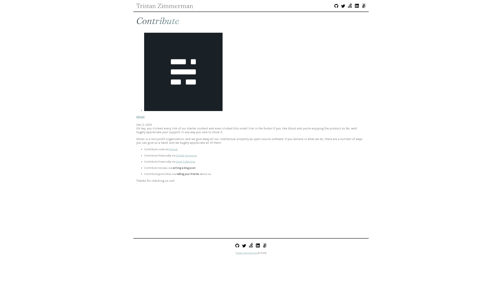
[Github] (336, 6)
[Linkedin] (357, 6)
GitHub (173, 149)
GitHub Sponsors (186, 155)
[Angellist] (364, 6)
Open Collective (185, 161)
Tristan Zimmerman (164, 6)
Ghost (140, 117)
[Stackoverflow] (350, 6)
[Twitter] (343, 6)
